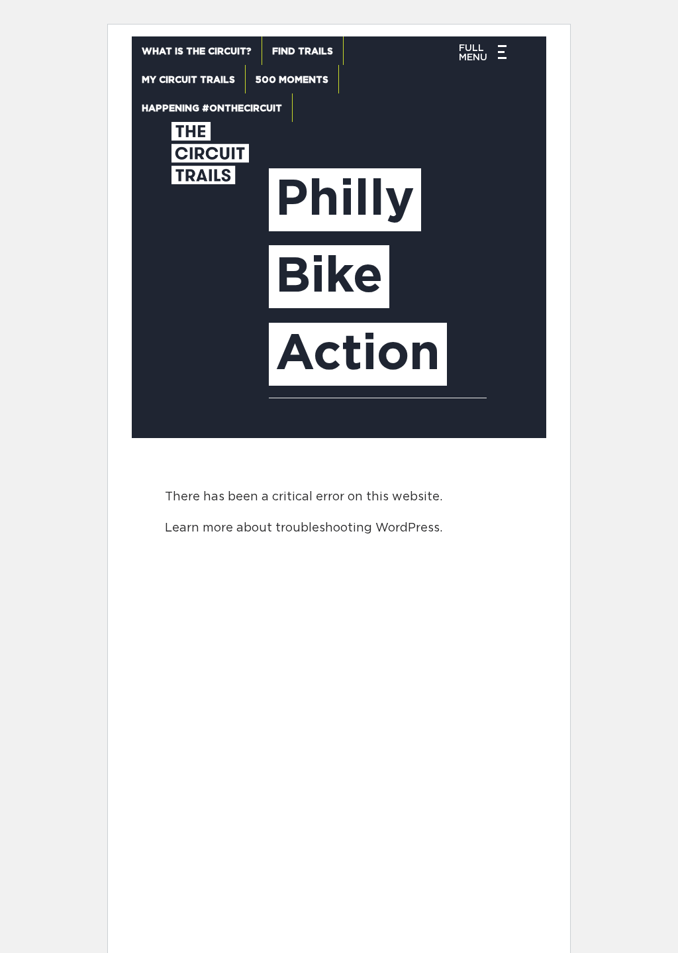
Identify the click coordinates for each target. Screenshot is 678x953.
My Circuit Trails (188, 80)
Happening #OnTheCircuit (212, 108)
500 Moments (292, 80)
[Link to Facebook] (466, 694)
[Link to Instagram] (531, 694)
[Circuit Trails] (210, 267)
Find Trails (302, 51)
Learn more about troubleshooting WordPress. (303, 528)
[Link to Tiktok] (595, 694)
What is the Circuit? (197, 51)
